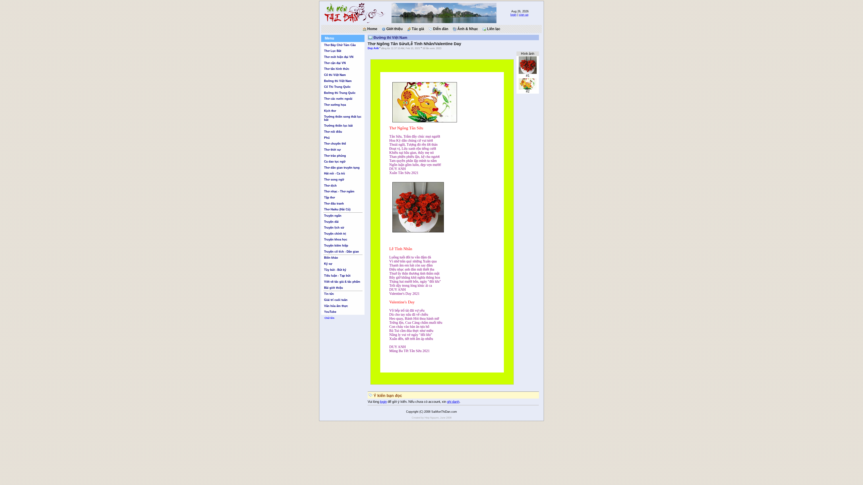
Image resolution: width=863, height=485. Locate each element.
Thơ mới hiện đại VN (338, 57)
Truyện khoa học (335, 239)
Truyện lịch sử (334, 227)
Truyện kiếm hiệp (336, 245)
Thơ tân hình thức (336, 69)
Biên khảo (331, 257)
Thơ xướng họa (335, 104)
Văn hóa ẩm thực (336, 306)
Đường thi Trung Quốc (340, 93)
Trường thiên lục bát (338, 125)
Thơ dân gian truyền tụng (342, 167)
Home (371, 29)
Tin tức (329, 293)
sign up (523, 14)
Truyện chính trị (335, 233)
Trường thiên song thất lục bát (342, 118)
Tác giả (417, 29)
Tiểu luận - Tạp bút (337, 275)
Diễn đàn (440, 29)
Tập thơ (329, 197)
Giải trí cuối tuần (335, 300)
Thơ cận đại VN (335, 63)
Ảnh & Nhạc (467, 29)
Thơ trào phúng (335, 155)
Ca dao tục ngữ (334, 161)
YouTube (330, 311)
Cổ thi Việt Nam (335, 75)
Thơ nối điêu (333, 131)
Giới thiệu (394, 29)
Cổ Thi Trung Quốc (337, 86)
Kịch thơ (330, 110)
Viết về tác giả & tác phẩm (342, 281)
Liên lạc (493, 29)
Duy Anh (373, 48)
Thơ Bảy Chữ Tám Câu (340, 45)
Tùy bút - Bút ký (335, 269)
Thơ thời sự (332, 149)
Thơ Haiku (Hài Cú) (337, 209)
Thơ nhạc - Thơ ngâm (339, 191)
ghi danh (453, 401)
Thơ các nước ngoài (338, 98)
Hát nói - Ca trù (334, 173)
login (513, 14)
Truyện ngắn (332, 215)
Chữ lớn (329, 318)
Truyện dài (331, 221)
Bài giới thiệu (333, 287)
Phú (327, 137)
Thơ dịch (330, 185)
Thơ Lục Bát (332, 51)
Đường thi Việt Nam (338, 81)
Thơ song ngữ (334, 179)
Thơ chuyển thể (335, 143)
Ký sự (328, 263)
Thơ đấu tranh (334, 203)
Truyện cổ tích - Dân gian (341, 251)
